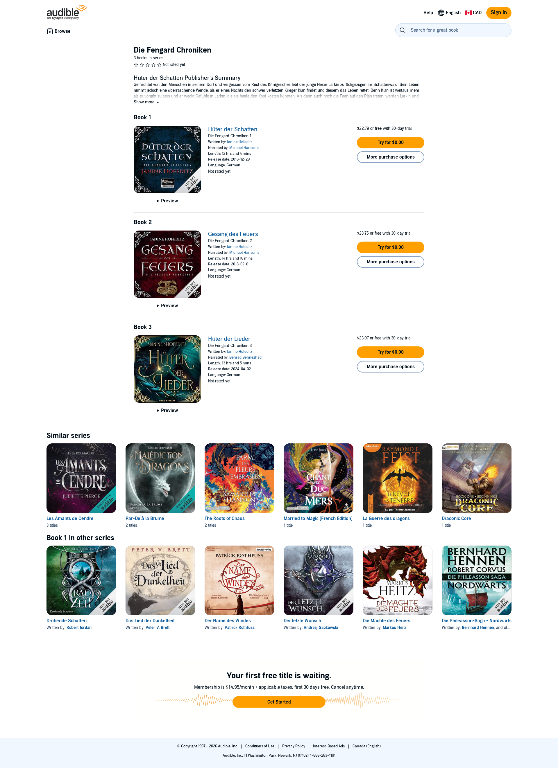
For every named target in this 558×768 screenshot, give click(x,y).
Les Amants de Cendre (70, 518)
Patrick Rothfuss (240, 627)
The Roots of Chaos (225, 518)
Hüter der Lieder (229, 339)
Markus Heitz (394, 627)
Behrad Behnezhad (245, 357)
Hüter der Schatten (232, 129)
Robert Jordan (79, 627)
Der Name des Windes (228, 621)
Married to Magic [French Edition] (318, 518)
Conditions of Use (260, 746)
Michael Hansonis (244, 147)
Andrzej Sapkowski (321, 627)
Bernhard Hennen (478, 627)
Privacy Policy (294, 746)
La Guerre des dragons (386, 518)
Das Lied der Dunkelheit (150, 621)
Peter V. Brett (157, 627)
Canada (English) (367, 746)
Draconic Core (456, 518)
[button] (147, 102)
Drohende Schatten (66, 621)
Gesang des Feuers (233, 234)
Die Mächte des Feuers (386, 621)
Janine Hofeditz (239, 142)
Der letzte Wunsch (302, 621)
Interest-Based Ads (329, 746)
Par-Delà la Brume (145, 518)
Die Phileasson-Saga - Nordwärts (477, 621)
